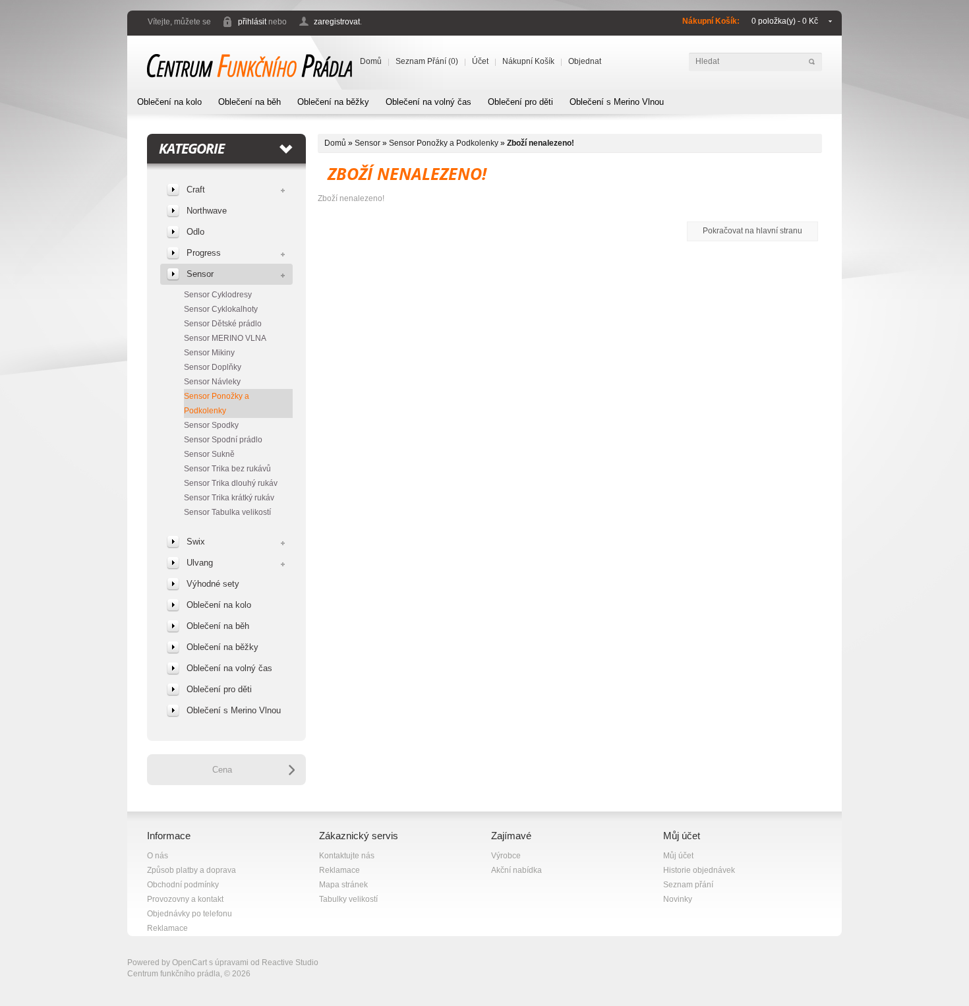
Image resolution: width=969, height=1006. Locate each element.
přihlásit (252, 21)
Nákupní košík (528, 61)
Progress (204, 253)
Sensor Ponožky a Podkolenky (216, 403)
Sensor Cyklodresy (218, 294)
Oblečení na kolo (169, 102)
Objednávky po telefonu (189, 913)
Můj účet (678, 855)
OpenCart (189, 962)
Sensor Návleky (212, 381)
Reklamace (167, 928)
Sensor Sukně (209, 454)
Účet (480, 61)
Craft (196, 189)
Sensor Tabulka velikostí (227, 512)
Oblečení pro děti (520, 102)
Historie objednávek (699, 870)
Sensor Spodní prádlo (223, 439)
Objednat (584, 61)
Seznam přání (688, 884)
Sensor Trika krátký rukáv (229, 497)
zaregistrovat (337, 21)
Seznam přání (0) (427, 61)
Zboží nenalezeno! (540, 143)
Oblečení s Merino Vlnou (617, 102)
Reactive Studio (290, 962)
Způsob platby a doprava (191, 870)
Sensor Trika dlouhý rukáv (231, 483)
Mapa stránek (343, 884)
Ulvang (200, 563)
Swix (196, 542)
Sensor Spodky (211, 425)
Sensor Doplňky (212, 367)
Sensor (200, 274)
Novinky (677, 899)
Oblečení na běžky (333, 102)
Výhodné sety (213, 584)
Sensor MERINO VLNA (225, 338)
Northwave (207, 211)
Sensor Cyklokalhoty (221, 309)
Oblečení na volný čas (428, 102)
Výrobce (506, 855)
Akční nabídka (516, 870)
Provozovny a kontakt (185, 899)
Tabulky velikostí (348, 899)
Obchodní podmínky (183, 884)
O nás (157, 855)
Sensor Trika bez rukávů (227, 468)
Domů (371, 61)
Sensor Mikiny (209, 352)
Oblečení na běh (249, 102)
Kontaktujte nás (346, 855)
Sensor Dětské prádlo (223, 323)
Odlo (195, 232)
